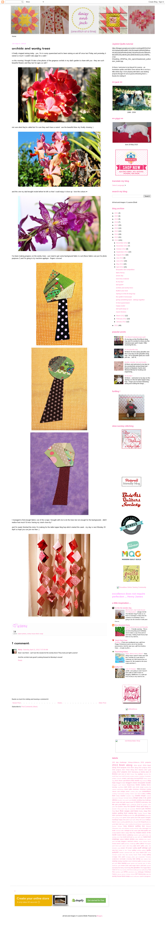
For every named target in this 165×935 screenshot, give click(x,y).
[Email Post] (14, 631)
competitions (146, 791)
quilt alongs (143, 848)
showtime (144, 861)
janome (128, 822)
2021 (116, 213)
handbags (115, 819)
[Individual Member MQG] (131, 560)
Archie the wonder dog (123, 608)
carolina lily (147, 787)
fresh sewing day (130, 813)
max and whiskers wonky (126, 828)
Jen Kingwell (142, 822)
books (138, 785)
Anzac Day (133, 774)
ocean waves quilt (118, 843)
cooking (114, 793)
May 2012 (120, 264)
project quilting (132, 848)
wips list (148, 874)
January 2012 (121, 322)
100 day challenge (119, 762)
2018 (116, 222)
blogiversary (131, 785)
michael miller (120, 830)
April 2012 (120, 267)
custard (148, 795)
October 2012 (121, 249)
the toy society (122, 869)
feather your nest (122, 291)
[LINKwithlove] (131, 709)
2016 (116, 228)
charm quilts (128, 789)
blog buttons (143, 780)
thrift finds (130, 869)
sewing (114, 861)
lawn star (118, 824)
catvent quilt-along (117, 789)
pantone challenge (130, 843)
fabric (124, 804)
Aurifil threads (125, 776)
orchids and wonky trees (124, 288)
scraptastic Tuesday (144, 857)
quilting (134, 850)
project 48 (124, 848)
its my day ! (120, 282)
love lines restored (122, 279)
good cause (126, 817)
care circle (128, 787)
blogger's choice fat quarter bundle (138, 783)
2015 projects (142, 767)
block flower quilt (120, 780)
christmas (136, 789)
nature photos (22, 633)
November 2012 (122, 246)
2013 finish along (122, 765)
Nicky (20, 650)
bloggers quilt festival (119, 785)
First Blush (115, 811)
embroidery (144, 802)
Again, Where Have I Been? (134, 653)
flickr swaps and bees (129, 811)
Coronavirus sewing (123, 793)
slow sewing (122, 863)
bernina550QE (138, 778)
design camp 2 (138, 798)
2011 (116, 325)
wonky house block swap (35, 633)
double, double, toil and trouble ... (136, 362)
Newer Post (17, 703)
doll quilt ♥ (119, 285)
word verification (135, 876)
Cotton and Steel (135, 793)
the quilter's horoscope (124, 297)
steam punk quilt (126, 865)
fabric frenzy (120, 273)
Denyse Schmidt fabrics (125, 798)
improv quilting (121, 822)
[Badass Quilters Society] (131, 510)
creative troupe (140, 796)
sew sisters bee (146, 859)
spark (128, 863)
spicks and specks (136, 863)
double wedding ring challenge (141, 800)
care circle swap (137, 787)
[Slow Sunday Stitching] (131, 448)
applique (140, 774)
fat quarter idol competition (125, 270)
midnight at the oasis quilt (132, 830)
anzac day (119, 276)
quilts (149, 850)
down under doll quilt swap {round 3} (123, 802)
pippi (134, 846)
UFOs (126, 872)
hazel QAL (132, 819)
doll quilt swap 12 (122, 309)
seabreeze (115, 859)
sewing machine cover (125, 861)
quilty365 (115, 852)
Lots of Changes (131, 669)
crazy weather (120, 795)
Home (14, 36)
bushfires (120, 787)
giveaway (141, 815)
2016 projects (116, 770)
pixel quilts (140, 846)
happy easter (120, 306)
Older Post (102, 703)
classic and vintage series (121, 791)
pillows (142, 843)
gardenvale (131, 815)
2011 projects (146, 762)
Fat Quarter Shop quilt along (137, 806)
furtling (125, 815)
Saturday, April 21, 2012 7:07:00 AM (35, 650)
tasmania (115, 867)
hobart (143, 819)
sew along (136, 859)
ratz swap (136, 852)
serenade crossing (126, 859)
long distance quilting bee (134, 826)
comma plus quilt (135, 791)
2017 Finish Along (128, 770)
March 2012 (120, 316)
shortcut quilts (136, 861)
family (138, 804)
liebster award (141, 824)
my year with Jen (138, 837)
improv (114, 822)
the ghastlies (135, 868)
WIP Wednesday (140, 874)
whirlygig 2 (141, 872)
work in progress (145, 876)
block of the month (132, 780)
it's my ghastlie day (131, 349)
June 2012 (120, 261)
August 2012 (121, 255)
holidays (148, 819)
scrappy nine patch (118, 857)
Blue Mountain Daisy (122, 625)
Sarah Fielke (137, 854)
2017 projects (122, 772)
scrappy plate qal (132, 857)
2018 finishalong (133, 772)
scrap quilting (146, 854)
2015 (116, 231)
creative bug (130, 795)
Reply (20, 660)
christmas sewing (145, 789)
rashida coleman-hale (125, 852)
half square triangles (144, 817)
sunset (149, 865)
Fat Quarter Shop (121, 806)
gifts (136, 815)
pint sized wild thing (125, 846)
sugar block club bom (139, 865)
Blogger (99, 916)
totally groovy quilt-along (140, 869)
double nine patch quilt (125, 800)
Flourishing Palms (121, 652)
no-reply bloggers (121, 841)
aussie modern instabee (137, 776)
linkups (120, 826)
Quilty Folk (119, 667)
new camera (139, 839)
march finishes (121, 312)
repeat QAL (143, 852)
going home (118, 817)
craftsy (143, 793)
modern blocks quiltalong (125, 835)
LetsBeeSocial (132, 824)
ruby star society (127, 854)
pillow (137, 843)
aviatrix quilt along (128, 778)
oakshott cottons (132, 841)
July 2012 (119, 258)
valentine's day (132, 872)
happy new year (124, 819)
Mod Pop (132, 832)
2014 (116, 234)
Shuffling (118, 642)
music (146, 835)
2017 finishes (139, 770)
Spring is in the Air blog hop (125, 294)
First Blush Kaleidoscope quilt (135, 337)
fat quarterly (131, 808)
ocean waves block (145, 841)
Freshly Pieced (142, 813)
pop (119, 848)
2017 (116, 225)
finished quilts (140, 808)
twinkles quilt (119, 872)
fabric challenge (131, 804)
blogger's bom (120, 783)
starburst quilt (116, 865)
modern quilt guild (139, 835)
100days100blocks (134, 762)
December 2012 (122, 243)
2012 (116, 240)
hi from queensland (123, 303)
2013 (116, 237)
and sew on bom (124, 774)
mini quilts (144, 830)
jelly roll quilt (134, 822)
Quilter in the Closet (125, 850)
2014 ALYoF (138, 765)
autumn (119, 778)
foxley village (143, 811)
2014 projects (122, 767)
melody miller (138, 828)
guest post (134, 817)
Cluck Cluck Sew (121, 640)
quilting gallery (141, 850)
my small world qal (126, 837)
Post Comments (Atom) (29, 707)
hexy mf (138, 819)
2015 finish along (132, 767)
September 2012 (122, 252)
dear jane (115, 798)
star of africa (147, 863)
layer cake (125, 824)
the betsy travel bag (124, 867)
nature (122, 839)
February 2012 (121, 319)
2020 (116, 216)
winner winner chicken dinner (126, 874)
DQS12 (138, 802)
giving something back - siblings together (130, 300)
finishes (148, 809)
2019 (116, 219)
